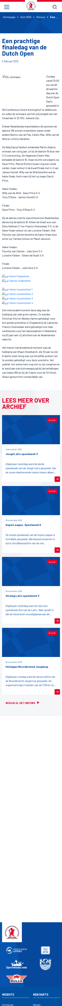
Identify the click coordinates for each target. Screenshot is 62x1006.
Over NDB (25, 17)
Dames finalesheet (20, 280)
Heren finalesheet (19, 276)
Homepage (9, 17)
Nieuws (40, 17)
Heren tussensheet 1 (20, 289)
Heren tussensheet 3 (21, 298)
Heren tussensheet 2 (21, 293)
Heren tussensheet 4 (21, 302)
